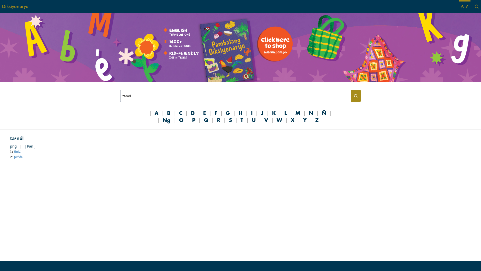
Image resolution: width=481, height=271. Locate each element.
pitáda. (19, 157)
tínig (17, 151)
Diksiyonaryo (15, 6)
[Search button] (356, 96)
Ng (167, 120)
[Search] (476, 6)
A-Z (464, 6)
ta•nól (17, 138)
